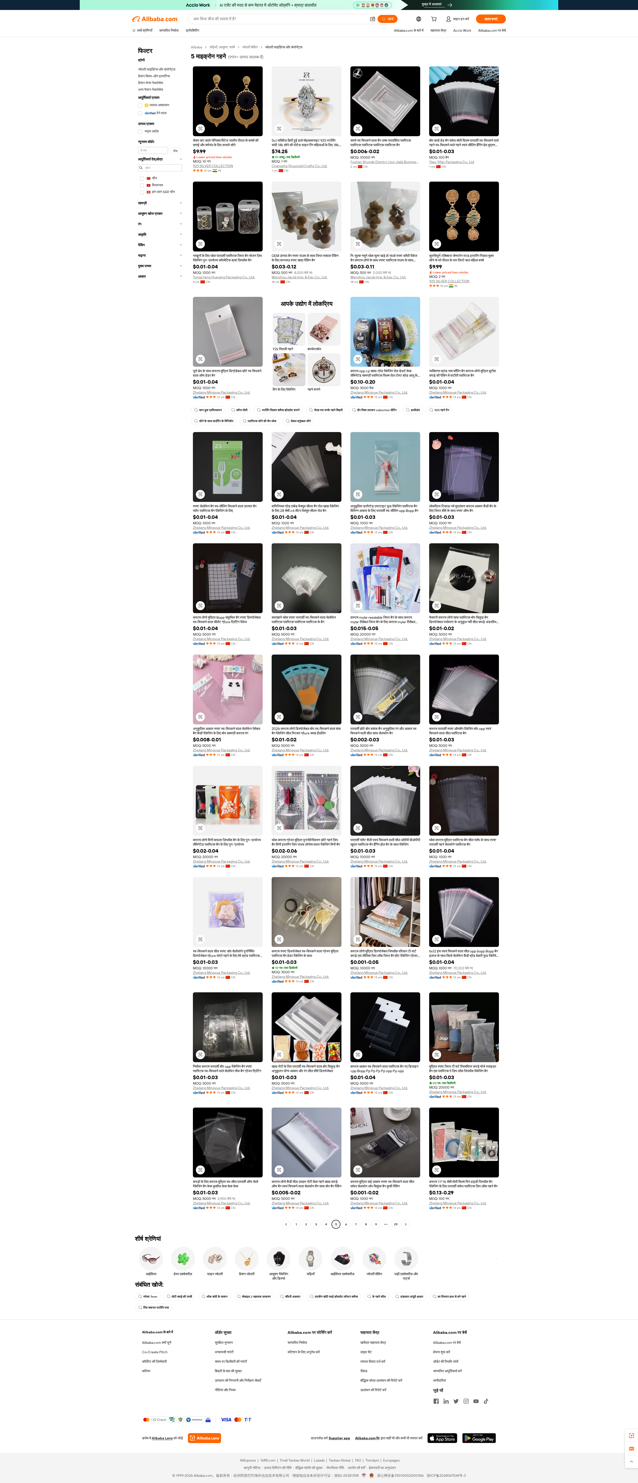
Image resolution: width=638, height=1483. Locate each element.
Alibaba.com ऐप (367, 1438)
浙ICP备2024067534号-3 (446, 1476)
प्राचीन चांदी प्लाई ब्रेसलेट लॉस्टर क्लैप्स (336, 1296)
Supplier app (339, 1438)
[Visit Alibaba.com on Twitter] (456, 1401)
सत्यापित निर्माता (297, 1343)
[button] (373, 19)
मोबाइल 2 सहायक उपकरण (256, 1296)
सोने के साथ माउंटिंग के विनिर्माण (216, 421)
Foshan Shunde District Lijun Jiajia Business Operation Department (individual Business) (385, 162)
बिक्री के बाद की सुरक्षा (228, 1371)
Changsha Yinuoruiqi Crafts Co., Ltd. (299, 166)
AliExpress (248, 1460)
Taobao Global (339, 1460)
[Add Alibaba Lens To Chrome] (204, 1438)
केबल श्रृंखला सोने (301, 421)
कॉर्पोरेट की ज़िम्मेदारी (154, 1362)
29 (396, 1224)
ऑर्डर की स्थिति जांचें (445, 1362)
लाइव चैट (366, 1352)
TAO (358, 1460)
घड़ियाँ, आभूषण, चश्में (222, 47)
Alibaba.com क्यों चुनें (156, 1343)
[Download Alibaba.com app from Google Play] (479, 1438)
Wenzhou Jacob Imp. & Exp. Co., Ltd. (299, 277)
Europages (391, 1460)
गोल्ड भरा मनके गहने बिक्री (328, 410)
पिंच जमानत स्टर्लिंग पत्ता (156, 1307)
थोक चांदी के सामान (217, 1296)
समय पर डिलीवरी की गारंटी (231, 1362)
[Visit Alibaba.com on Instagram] (466, 1401)
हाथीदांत (415, 410)
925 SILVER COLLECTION (213, 166)
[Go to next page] (405, 1224)
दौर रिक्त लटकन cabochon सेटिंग (377, 410)
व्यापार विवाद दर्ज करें (372, 1362)
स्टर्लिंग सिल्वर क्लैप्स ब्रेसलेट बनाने (281, 410)
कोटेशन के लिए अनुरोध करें (304, 1352)
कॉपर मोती (241, 410)
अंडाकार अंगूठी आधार (411, 1296)
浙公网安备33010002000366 (400, 1476)
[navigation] (160, 636)
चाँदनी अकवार (292, 1296)
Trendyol (372, 1460)
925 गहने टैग (441, 410)
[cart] (435, 20)
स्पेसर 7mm (150, 1296)
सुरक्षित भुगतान (224, 1343)
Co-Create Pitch (154, 1352)
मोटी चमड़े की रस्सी (182, 1296)
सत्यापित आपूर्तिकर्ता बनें (447, 1371)
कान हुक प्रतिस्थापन (210, 410)
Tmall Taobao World (295, 1460)
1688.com (267, 1460)
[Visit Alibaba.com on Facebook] (436, 1401)
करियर (146, 1371)
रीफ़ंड (363, 1371)
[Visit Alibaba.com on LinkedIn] (446, 1401)
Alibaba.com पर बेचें (447, 1343)
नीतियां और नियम (225, 1390)
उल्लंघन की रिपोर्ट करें (373, 1390)
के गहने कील (379, 1296)
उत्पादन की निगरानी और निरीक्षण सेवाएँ (238, 1380)
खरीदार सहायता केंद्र (373, 1343)
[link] (631, 1435)
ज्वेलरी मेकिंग (250, 47)
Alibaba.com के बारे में (157, 1332)
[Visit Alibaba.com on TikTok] (486, 1401)
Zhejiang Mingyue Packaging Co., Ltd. (221, 392)
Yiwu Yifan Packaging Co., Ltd (451, 162)
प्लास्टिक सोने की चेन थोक (262, 421)
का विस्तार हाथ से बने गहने (452, 1296)
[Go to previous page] (286, 1224)
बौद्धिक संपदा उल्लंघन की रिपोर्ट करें (381, 1380)
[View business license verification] (364, 1475)
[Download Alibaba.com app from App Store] (442, 1438)
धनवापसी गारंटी (224, 1352)
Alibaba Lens (162, 1438)
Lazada (319, 1460)
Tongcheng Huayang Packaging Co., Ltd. (224, 277)
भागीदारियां (439, 1380)
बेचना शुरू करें (441, 1352)
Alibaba (196, 47)
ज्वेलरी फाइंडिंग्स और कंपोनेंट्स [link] (283, 47)
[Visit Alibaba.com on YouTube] (476, 1401)
